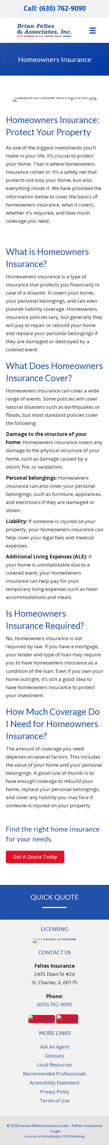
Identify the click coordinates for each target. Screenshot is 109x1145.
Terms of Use (54, 1100)
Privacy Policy (54, 1092)
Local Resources (54, 1065)
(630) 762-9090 (54, 1004)
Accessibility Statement (54, 1083)
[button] (35, 857)
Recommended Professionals (54, 1074)
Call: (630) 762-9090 (55, 8)
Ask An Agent (54, 1047)
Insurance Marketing (41, 1136)
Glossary (54, 1056)
